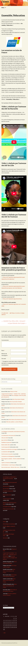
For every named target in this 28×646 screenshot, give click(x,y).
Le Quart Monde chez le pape (17, 323)
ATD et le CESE (4, 437)
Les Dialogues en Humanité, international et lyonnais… (13, 431)
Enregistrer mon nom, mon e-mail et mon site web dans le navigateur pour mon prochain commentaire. (13, 363)
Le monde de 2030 (5, 451)
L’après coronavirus (5, 462)
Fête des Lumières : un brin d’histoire (14, 422)
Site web (3, 358)
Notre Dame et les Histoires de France (17, 419)
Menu (2, 7)
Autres (4, 521)
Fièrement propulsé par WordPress (9, 643)
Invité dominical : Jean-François (8, 465)
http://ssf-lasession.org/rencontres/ (12, 299)
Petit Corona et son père (7, 454)
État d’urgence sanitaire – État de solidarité (11, 458)
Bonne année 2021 (5, 444)
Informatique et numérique (9, 524)
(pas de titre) (4, 440)
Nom (3, 350)
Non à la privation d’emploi (18, 399)
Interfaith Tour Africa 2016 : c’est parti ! (13, 321)
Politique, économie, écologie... (18, 313)
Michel (4, 314)
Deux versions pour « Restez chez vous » (10, 467)
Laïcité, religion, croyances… (9, 526)
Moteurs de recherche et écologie (9, 449)
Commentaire (5, 340)
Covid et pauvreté (5, 447)
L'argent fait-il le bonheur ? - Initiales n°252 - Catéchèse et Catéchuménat (10, 554)
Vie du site (5, 538)
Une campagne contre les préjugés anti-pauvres (10, 557)
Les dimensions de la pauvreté (8, 435)
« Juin (4, 632)
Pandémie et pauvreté (6, 442)
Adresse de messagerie (4, 354)
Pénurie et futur (13, 391)
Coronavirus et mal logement (7, 456)
